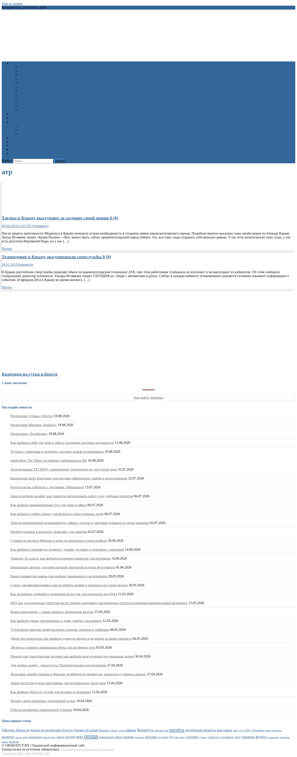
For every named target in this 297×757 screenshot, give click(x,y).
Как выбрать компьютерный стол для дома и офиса (48, 505)
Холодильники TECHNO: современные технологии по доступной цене (63, 469)
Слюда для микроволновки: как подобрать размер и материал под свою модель (69, 585)
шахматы (285, 737)
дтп (247, 730)
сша (176, 737)
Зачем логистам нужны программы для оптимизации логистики (58, 683)
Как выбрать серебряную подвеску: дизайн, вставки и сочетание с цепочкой (67, 549)
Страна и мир (29, 94)
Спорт (23, 91)
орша (91, 735)
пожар (128, 737)
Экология (26, 98)
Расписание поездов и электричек (44, 134)
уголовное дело (230, 737)
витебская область (200, 730)
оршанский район (110, 737)
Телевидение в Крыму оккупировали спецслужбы (56, 256)
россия (150, 737)
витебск (176, 729)
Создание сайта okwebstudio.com (26, 753)
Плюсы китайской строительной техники (41, 710)
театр (182, 737)
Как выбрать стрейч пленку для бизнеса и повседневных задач (56, 514)
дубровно (258, 730)
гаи (235, 730)
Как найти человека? (34, 110)
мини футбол (49, 737)
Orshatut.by (41, 226)
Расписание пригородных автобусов (46, 130)
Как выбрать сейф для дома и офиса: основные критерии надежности (62, 443)
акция (122, 730)
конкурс (277, 730)
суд (171, 737)
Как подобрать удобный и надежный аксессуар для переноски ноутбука (63, 594)
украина (248, 737)
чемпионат (273, 737)
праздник (139, 737)
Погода (15, 145)
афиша (130, 730)
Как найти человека (148, 397)
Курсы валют (20, 141)
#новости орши (86, 730)
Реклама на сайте (23, 153)
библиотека (161, 730)
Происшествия (30, 87)
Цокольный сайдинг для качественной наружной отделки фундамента (62, 567)
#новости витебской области (51, 730)
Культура (25, 71)
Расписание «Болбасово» (29, 434)
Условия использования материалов (87, 749)
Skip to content (12, 3)
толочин (192, 737)
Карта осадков (21, 149)
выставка (224, 730)
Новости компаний (33, 106)
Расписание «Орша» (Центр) (31, 416)
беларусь (145, 729)
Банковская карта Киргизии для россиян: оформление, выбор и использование (68, 478)
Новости (16, 63)
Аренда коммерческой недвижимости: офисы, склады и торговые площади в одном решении (79, 523)
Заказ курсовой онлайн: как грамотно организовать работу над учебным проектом (71, 496)
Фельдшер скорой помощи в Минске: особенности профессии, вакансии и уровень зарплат (78, 674)
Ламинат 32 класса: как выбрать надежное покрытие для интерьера (60, 558)
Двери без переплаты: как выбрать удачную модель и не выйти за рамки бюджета (71, 638)
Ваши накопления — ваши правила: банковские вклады (52, 612)
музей (70, 737)
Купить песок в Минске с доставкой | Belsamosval (47, 487)
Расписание (19, 122)
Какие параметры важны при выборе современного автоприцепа (58, 576)
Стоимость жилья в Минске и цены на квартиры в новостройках (58, 540)
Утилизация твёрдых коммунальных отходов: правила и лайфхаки (59, 629)
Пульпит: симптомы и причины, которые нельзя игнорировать (57, 451)
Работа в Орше (21, 137)
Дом (22, 79)
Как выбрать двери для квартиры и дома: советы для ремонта (56, 621)
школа (5, 741)
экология (13, 741)
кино (268, 730)
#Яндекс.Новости (16, 730)
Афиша (15, 114)
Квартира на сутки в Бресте (30, 374)
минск (61, 737)
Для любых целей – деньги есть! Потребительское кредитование (58, 665)
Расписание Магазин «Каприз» (33, 425)
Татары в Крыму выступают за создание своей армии (60, 217)
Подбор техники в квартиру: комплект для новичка (48, 532)
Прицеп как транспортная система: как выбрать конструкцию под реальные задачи (72, 656)
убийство (213, 737)
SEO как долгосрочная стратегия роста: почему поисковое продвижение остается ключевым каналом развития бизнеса (99, 603)
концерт (8, 737)
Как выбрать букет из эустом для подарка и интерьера (50, 692)
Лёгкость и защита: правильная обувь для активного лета (52, 647)
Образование (28, 75)
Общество (26, 83)
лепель (18, 737)
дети (241, 730)
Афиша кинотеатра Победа (30, 118)
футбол (261, 737)
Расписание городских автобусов (43, 126)
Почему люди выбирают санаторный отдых (42, 701)
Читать (7, 248)
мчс (79, 736)
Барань (104, 730)
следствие (162, 737)
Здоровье (26, 67)
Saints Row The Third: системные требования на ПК (48, 460)
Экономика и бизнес (34, 102)
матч (25, 737)
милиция (35, 737)
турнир (203, 737)
